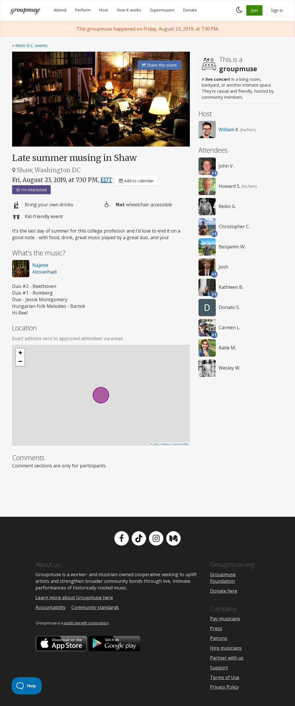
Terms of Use (224, 677)
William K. (229, 129)
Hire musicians (226, 648)
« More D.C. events (30, 45)
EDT (106, 179)
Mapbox (166, 443)
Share (161, 65)
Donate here (223, 591)
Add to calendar (138, 180)
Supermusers (162, 10)
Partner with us (226, 658)
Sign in (277, 10)
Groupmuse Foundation (223, 577)
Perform (82, 10)
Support (219, 667)
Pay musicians (225, 618)
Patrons (218, 638)
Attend (60, 10)
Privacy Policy (224, 687)
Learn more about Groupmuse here (74, 597)
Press (216, 628)
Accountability (50, 607)
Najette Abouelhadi (44, 268)
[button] (20, 353)
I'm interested (33, 189)
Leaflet (155, 443)
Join (254, 10)
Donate (190, 10)
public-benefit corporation (85, 623)
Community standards (95, 607)
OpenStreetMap (180, 443)
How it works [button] (129, 10)
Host (103, 10)
